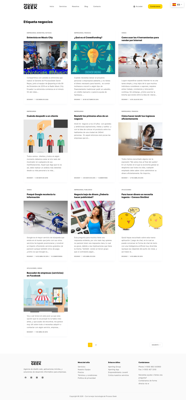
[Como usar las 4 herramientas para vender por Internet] (140, 60)
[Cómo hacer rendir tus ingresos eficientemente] (140, 139)
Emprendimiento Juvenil (118, 372)
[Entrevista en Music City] (46, 57)
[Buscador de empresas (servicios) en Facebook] (46, 295)
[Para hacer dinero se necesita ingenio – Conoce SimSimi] (140, 217)
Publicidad (88, 190)
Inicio (52, 6)
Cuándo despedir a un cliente (42, 116)
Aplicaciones (126, 190)
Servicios (63, 6)
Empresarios (31, 33)
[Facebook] (26, 378)
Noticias (48, 33)
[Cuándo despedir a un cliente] (46, 136)
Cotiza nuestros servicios (118, 375)
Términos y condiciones (87, 375)
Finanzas (87, 33)
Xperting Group (114, 367)
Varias (124, 33)
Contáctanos (155, 6)
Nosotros (75, 6)
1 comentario (103, 178)
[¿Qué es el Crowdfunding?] (93, 57)
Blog (86, 6)
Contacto (97, 6)
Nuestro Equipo (84, 369)
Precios (81, 372)
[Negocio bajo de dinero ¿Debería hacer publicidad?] (93, 217)
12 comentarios (56, 256)
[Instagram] (37, 378)
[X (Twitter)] (31, 378)
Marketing (41, 33)
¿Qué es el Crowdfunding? (88, 37)
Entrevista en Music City (40, 37)
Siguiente (155, 345)
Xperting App (113, 369)
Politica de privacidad (87, 378)
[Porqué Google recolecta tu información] (46, 217)
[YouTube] (43, 378)
